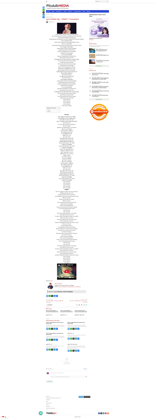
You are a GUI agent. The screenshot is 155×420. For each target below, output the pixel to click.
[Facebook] (43, 7)
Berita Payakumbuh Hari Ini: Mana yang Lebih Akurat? (102, 50)
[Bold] (51, 377)
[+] (68, 376)
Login (86, 368)
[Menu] (47, 1)
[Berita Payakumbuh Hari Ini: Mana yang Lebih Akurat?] (92, 50)
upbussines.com (71, 286)
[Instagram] (106, 413)
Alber (51, 280)
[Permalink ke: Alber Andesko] (47, 21)
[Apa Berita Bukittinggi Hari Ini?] (92, 56)
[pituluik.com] (57, 6)
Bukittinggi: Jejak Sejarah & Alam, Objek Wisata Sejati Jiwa (100, 83)
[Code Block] (63, 377)
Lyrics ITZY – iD (49, 314)
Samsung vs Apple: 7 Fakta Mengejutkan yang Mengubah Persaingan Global (100, 78)
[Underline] (55, 377)
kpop (47, 17)
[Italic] (53, 377)
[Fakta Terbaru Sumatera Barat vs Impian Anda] (92, 61)
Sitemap (88, 11)
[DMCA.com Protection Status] (84, 396)
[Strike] (57, 377)
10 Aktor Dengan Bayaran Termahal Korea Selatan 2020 (52, 311)
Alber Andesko (51, 21)
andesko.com (64, 286)
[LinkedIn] (43, 15)
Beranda (48, 11)
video (51, 17)
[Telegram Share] (84, 305)
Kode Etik (48, 399)
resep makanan (77, 11)
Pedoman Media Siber (50, 408)
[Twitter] (101, 413)
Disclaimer (48, 406)
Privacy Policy (48, 403)
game (53, 11)
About (83, 11)
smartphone (58, 11)
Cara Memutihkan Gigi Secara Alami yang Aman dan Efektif (100, 91)
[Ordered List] (58, 377)
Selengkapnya (99, 65)
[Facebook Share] (77, 305)
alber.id (59, 286)
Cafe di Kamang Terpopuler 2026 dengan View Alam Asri (100, 74)
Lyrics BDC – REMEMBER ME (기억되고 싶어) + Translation (78, 301)
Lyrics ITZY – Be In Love (79, 314)
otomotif (70, 11)
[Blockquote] (62, 377)
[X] (43, 12)
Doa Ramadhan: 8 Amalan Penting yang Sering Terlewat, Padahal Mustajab (100, 87)
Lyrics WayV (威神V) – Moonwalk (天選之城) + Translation (55, 301)
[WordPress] (104, 413)
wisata (65, 11)
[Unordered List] (60, 377)
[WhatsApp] (43, 10)
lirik (49, 17)
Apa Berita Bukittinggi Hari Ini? (102, 55)
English (49, 111)
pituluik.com (78, 286)
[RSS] (108, 413)
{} (66, 376)
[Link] (65, 377)
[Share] (43, 17)
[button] (108, 1)
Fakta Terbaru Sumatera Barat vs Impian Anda (102, 61)
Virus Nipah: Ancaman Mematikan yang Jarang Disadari (100, 96)
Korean (49, 110)
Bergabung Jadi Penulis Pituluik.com (53, 397)
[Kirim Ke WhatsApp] (86, 305)
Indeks (47, 404)
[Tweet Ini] (79, 305)
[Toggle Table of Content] (58, 108)
